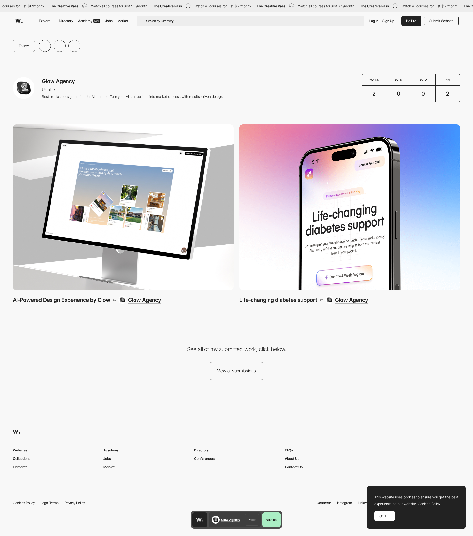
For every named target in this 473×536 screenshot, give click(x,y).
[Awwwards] (19, 21)
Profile (252, 520)
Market (123, 21)
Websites (20, 450)
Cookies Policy (24, 503)
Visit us (271, 520)
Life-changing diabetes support (278, 300)
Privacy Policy (75, 503)
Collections (21, 458)
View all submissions (236, 370)
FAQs (289, 450)
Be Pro (411, 21)
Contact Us (294, 467)
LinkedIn (364, 503)
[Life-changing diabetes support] (349, 207)
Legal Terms (50, 503)
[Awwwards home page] (199, 519)
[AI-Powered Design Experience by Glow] (123, 207)
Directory (66, 21)
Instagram (344, 503)
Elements (20, 467)
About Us (292, 458)
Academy (88, 21)
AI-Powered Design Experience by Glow (61, 300)
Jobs (109, 21)
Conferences (204, 458)
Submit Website (441, 21)
